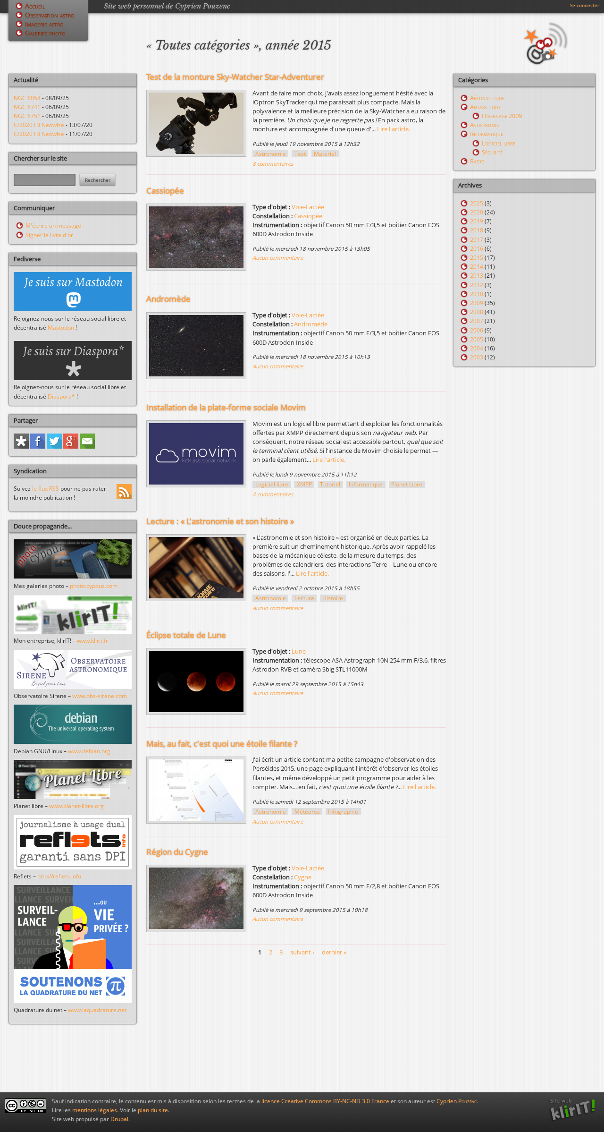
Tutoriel (330, 484)
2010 (476, 294)
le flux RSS (45, 488)
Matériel (325, 153)
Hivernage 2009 (502, 115)
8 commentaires (272, 163)
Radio (477, 161)
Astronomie (270, 153)
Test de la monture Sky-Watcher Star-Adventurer (235, 76)
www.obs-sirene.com (99, 695)
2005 (476, 339)
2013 (476, 275)
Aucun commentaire (277, 257)
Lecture (304, 598)
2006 (476, 330)
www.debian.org (89, 751)
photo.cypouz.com (93, 585)
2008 (476, 311)
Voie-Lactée (308, 207)
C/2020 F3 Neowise (39, 124)
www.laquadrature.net (97, 1009)
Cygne (302, 877)
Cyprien (456, 1101)
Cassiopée (165, 190)
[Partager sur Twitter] (54, 446)
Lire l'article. (393, 129)
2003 (476, 357)
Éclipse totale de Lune (186, 635)
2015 (476, 257)
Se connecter (584, 5)
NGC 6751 (27, 115)
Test (300, 153)
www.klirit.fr (92, 640)
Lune (299, 651)
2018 (476, 230)
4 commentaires (272, 494)
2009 (476, 302)
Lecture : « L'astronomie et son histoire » (220, 521)
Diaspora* (61, 396)
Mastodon (61, 327)
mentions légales (94, 1110)
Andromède (168, 298)
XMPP (304, 484)
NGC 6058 (27, 98)
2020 (476, 212)
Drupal (119, 1119)
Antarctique (485, 106)
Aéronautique (487, 98)
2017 (476, 239)
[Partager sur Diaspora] (21, 446)
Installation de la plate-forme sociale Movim (226, 407)
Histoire (332, 598)
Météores (307, 811)
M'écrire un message (53, 225)
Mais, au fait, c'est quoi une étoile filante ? (221, 743)
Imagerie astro (44, 23)
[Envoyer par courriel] (87, 446)
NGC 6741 (27, 107)
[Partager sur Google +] (70, 446)
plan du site (153, 1110)
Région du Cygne (177, 851)
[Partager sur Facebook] (37, 446)
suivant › (302, 952)
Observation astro (50, 14)
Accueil (35, 5)
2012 (476, 285)
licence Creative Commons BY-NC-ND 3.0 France (325, 1101)
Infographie (343, 811)
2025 (476, 203)
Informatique (366, 484)
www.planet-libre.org (76, 805)
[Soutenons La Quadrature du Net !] (73, 1000)
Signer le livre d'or (49, 234)
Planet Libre (406, 484)
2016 (476, 248)
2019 (476, 221)
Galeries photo (45, 32)
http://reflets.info (59, 876)
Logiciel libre (271, 484)
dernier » (334, 952)
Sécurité (492, 152)
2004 (476, 348)
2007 (476, 320)
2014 (476, 266)
